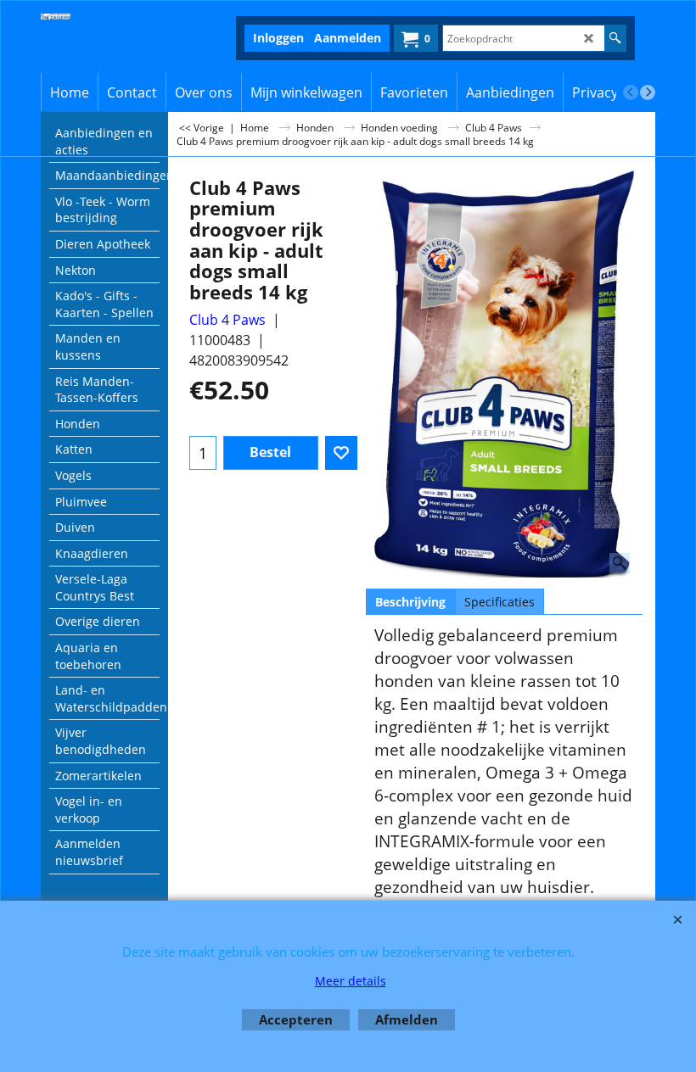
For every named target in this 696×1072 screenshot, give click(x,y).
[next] (647, 92)
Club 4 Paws (227, 319)
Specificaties (499, 602)
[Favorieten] (341, 453)
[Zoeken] (615, 38)
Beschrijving (410, 602)
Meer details (350, 981)
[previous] (630, 92)
